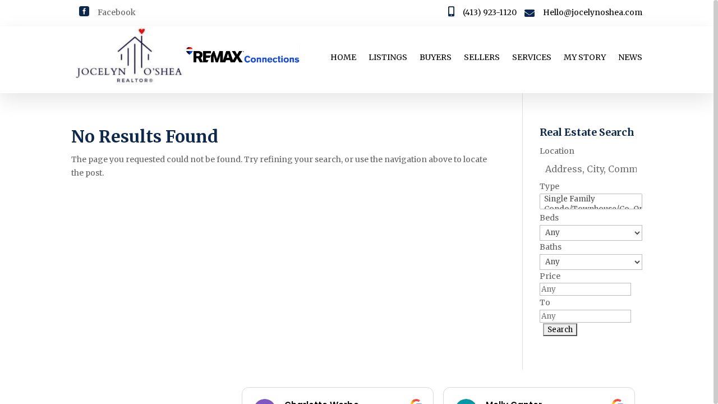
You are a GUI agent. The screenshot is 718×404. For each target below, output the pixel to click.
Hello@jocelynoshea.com (592, 12)
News (630, 57)
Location (557, 151)
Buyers (436, 57)
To (545, 302)
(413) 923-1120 (490, 12)
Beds (549, 218)
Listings (388, 57)
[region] (359, 202)
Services (531, 57)
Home (343, 57)
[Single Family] (590, 199)
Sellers (482, 57)
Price (550, 276)
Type (549, 186)
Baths (550, 247)
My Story (585, 57)
